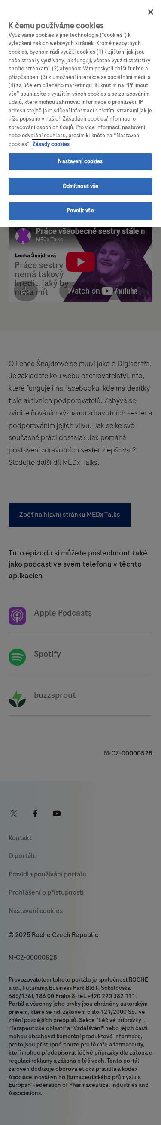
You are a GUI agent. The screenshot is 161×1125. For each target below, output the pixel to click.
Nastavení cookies (80, 161)
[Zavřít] (150, 12)
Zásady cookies (51, 144)
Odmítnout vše (81, 186)
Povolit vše (80, 211)
